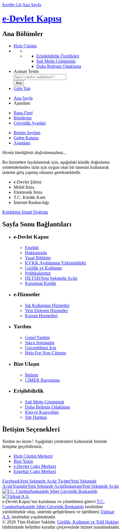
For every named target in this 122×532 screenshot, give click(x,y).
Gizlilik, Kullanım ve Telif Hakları (88, 522)
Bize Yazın (23, 461)
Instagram (91, 486)
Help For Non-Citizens (45, 352)
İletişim (31, 375)
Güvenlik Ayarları (30, 123)
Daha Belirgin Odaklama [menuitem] (58, 66)
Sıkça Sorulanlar (39, 342)
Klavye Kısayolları (42, 412)
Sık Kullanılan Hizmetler (47, 305)
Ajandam (22, 142)
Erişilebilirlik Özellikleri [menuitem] (57, 56)
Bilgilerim (22, 117)
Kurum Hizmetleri (41, 315)
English (32, 247)
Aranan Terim (26, 71)
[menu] (67, 59)
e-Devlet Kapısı (32, 18)
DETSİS (51, 278)
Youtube (38, 486)
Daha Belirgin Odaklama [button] (47, 407)
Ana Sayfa (31, 4)
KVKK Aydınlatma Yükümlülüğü (55, 262)
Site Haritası (36, 417)
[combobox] (40, 77)
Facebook (29, 481)
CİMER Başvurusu (42, 380)
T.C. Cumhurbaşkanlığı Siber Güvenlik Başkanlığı (53, 504)
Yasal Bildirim (38, 257)
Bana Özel (23, 112)
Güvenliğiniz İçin (40, 347)
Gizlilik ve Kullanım (43, 268)
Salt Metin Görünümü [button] (44, 401)
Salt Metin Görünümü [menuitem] (55, 61)
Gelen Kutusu (26, 137)
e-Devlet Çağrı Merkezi (35, 466)
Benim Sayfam (27, 132)
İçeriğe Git (11, 4)
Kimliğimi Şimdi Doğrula (25, 212)
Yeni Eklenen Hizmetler (46, 310)
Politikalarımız (38, 273)
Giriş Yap (22, 88)
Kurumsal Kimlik (40, 283)
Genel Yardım (37, 337)
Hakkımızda (36, 252)
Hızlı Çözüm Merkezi (33, 456)
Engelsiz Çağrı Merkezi (35, 471)
